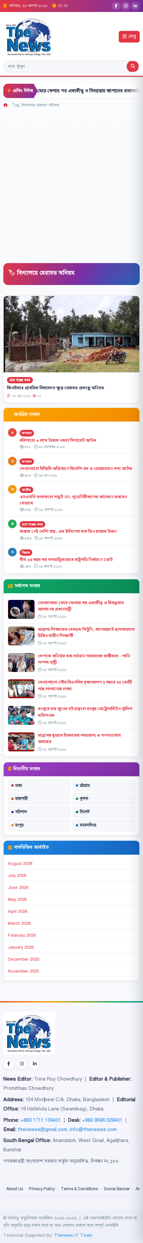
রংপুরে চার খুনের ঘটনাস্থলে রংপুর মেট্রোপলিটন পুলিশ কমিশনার (85, 712)
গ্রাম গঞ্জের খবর (20, 380)
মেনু (132, 37)
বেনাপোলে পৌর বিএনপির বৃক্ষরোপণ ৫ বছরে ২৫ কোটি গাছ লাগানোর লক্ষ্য (85, 685)
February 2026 (22, 935)
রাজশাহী (21, 798)
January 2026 (21, 947)
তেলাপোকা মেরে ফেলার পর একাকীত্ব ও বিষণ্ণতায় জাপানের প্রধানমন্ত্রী (65, 91)
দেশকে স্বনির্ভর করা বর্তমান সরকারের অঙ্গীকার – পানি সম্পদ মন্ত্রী (84, 659)
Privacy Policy (42, 1189)
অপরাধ (27, 433)
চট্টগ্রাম (85, 785)
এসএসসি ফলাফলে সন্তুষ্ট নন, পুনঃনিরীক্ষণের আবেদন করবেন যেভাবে (73, 500)
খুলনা (84, 798)
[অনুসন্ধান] (133, 66)
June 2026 (18, 887)
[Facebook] (116, 6)
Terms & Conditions (79, 1189)
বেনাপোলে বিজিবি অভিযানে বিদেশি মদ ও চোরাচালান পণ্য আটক (76, 468)
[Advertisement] (71, 183)
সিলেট (85, 811)
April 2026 (17, 911)
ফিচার (26, 552)
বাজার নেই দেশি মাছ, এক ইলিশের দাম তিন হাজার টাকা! (68, 531)
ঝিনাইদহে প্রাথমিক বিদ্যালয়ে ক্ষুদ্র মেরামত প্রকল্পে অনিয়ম (55, 388)
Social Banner (117, 1189)
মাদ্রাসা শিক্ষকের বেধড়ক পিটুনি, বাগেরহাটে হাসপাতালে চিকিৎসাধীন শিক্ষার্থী (86, 632)
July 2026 (17, 875)
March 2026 (19, 923)
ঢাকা (18, 785)
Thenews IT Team (73, 1235)
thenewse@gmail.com (42, 1129)
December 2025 (23, 959)
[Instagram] (125, 6)
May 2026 (17, 899)
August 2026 (20, 863)
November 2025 (23, 971)
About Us (14, 1189)
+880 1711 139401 (41, 1120)
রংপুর (19, 825)
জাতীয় (26, 490)
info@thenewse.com (93, 1129)
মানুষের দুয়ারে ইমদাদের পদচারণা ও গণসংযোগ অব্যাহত (79, 738)
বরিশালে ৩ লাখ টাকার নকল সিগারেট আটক (58, 440)
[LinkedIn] (135, 6)
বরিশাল (21, 811)
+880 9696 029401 (102, 1120)
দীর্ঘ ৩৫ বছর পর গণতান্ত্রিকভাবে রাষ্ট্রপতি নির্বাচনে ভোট (66, 559)
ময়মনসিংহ (88, 825)
